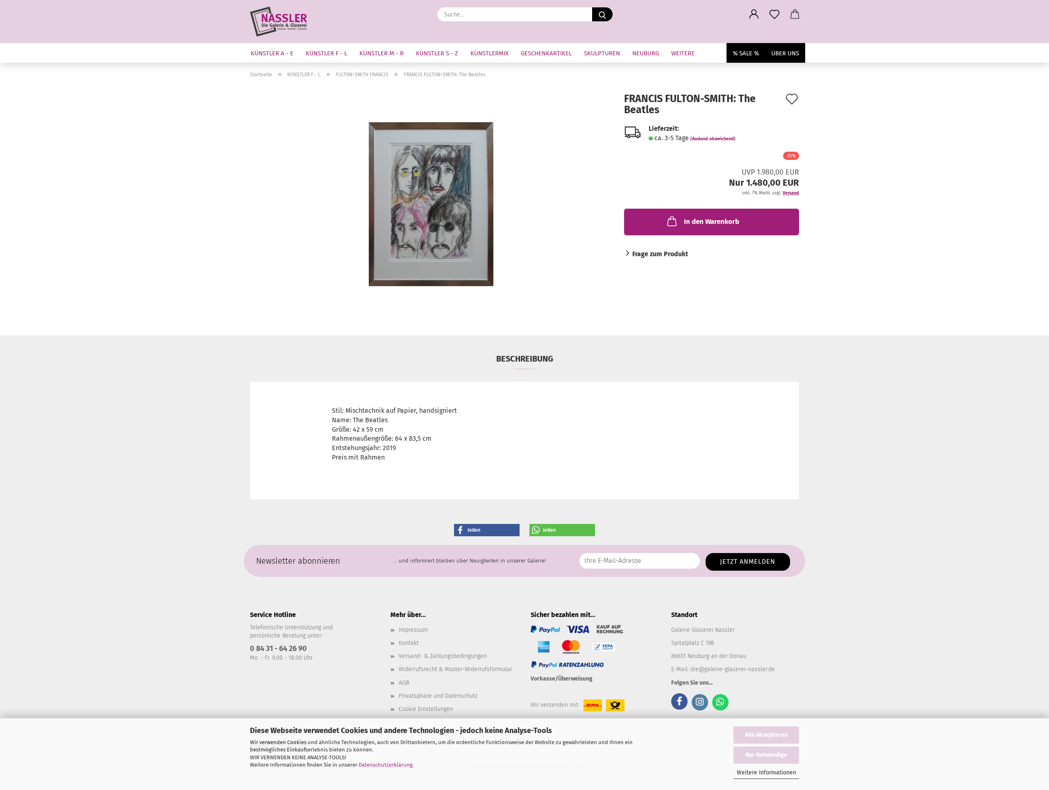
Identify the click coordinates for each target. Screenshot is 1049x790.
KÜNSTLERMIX (489, 53)
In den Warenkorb (711, 221)
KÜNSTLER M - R (381, 53)
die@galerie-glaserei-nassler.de (732, 669)
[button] (754, 14)
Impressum (413, 629)
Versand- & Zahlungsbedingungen (443, 656)
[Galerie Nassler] (281, 21)
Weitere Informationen (766, 772)
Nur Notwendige (766, 754)
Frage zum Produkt (660, 254)
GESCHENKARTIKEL (546, 53)
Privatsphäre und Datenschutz (438, 695)
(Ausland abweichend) (713, 138)
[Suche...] (602, 14)
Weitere (683, 53)
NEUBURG (645, 53)
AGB (404, 682)
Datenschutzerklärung (386, 765)
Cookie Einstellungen (426, 709)
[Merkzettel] (774, 14)
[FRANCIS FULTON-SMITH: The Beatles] (431, 203)
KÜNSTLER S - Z (437, 53)
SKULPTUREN (602, 53)
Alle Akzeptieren (766, 734)
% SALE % (746, 53)
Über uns (785, 53)
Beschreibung (524, 359)
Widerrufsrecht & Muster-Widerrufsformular (455, 669)
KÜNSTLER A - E (272, 53)
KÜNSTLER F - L (326, 53)
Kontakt (409, 643)
